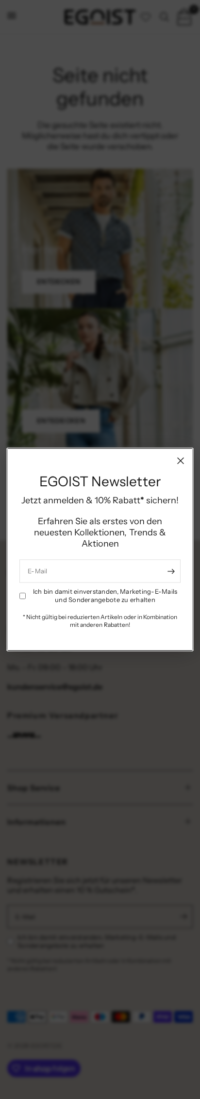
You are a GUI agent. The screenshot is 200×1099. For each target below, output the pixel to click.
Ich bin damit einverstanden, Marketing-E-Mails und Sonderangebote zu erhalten (105, 596)
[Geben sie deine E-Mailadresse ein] (171, 571)
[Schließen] (180, 460)
